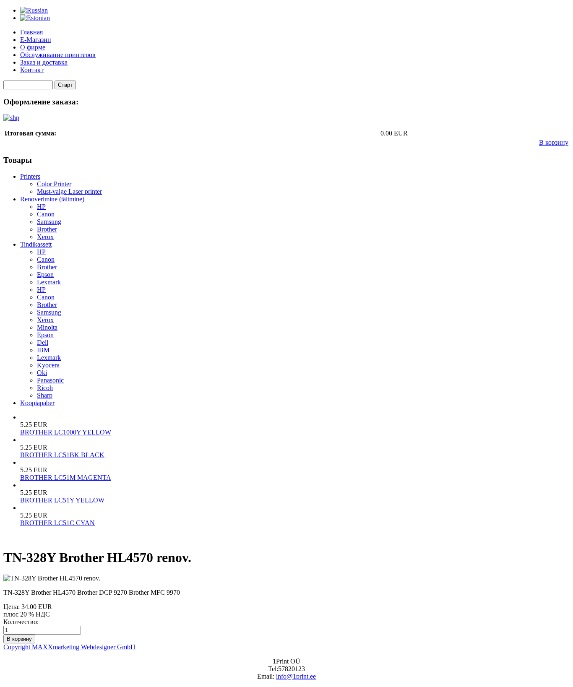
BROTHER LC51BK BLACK (62, 454)
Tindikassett (36, 244)
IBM (43, 350)
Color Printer (54, 183)
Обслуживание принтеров (58, 54)
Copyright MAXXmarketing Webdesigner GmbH (69, 647)
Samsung (49, 221)
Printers (30, 176)
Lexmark (49, 282)
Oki (42, 372)
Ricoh (45, 387)
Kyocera (48, 365)
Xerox (45, 236)
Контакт (32, 69)
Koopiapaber (37, 402)
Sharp (44, 395)
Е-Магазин (35, 39)
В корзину (553, 142)
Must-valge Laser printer (69, 191)
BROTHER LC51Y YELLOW (62, 500)
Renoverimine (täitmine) (52, 199)
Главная (31, 32)
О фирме (32, 47)
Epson (45, 274)
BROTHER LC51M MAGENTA (65, 477)
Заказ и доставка (44, 62)
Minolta (47, 327)
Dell (42, 342)
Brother (47, 229)
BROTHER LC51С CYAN (57, 522)
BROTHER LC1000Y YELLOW (65, 432)
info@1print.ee (296, 676)
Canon (46, 214)
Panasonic (50, 380)
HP (41, 206)
